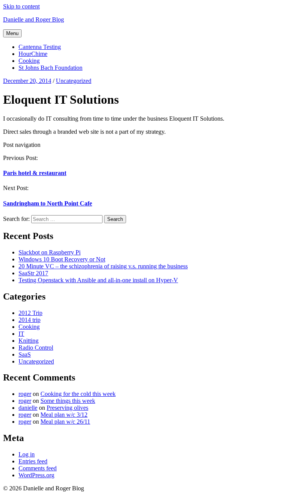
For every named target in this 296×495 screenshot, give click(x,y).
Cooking (29, 60)
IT (21, 333)
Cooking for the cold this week (78, 394)
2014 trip (29, 320)
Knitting (28, 340)
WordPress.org (36, 475)
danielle (27, 407)
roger (24, 394)
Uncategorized (36, 361)
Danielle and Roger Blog (33, 19)
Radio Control (35, 347)
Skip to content (21, 6)
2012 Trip (30, 313)
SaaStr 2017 (33, 273)
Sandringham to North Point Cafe (47, 203)
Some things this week (67, 400)
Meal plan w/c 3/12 (63, 414)
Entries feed (32, 461)
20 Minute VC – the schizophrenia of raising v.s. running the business (103, 266)
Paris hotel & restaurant (34, 173)
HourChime (32, 54)
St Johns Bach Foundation (50, 67)
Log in (26, 454)
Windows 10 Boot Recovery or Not (61, 259)
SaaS (24, 354)
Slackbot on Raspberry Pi (49, 252)
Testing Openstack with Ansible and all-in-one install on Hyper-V (98, 280)
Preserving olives (67, 407)
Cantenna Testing (39, 47)
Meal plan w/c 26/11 (65, 421)
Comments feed (37, 468)
